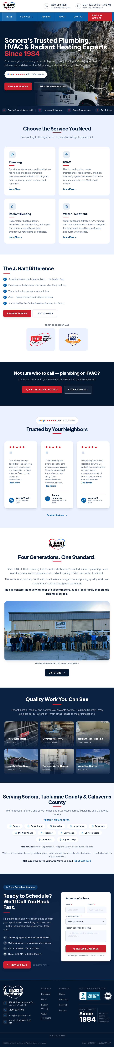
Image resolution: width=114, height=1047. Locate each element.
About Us (63, 999)
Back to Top (58, 1036)
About (62, 17)
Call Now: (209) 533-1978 (52, 86)
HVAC (44, 999)
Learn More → (16, 189)
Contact (79, 17)
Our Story (55, 673)
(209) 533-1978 (45, 313)
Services (25, 17)
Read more (14, 482)
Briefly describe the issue (78, 928)
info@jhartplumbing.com (20, 1015)
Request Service (97, 16)
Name (68, 905)
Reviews (46, 17)
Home (9, 17)
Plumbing (45, 994)
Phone (91, 905)
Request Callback (87, 949)
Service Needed (73, 916)
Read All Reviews (55, 515)
